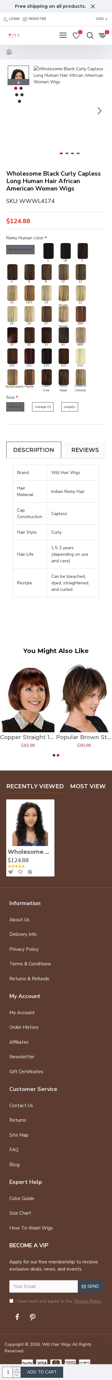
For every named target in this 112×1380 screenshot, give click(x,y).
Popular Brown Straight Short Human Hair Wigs (84, 737)
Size (10, 397)
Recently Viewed (35, 786)
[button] (40, 111)
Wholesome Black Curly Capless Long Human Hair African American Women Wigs (30, 852)
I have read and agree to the (58, 1301)
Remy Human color (25, 238)
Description (33, 450)
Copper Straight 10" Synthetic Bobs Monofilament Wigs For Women (28, 737)
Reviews (85, 450)
